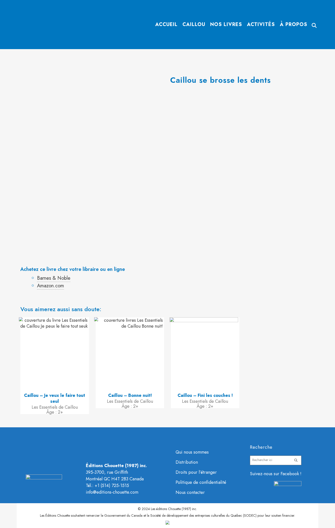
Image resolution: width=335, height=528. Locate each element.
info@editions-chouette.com (112, 492)
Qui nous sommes (192, 452)
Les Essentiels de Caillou (55, 407)
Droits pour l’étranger (196, 472)
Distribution (187, 462)
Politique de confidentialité (201, 482)
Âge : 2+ (54, 412)
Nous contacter (190, 492)
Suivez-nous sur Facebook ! (275, 474)
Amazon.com (50, 285)
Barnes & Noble (53, 278)
